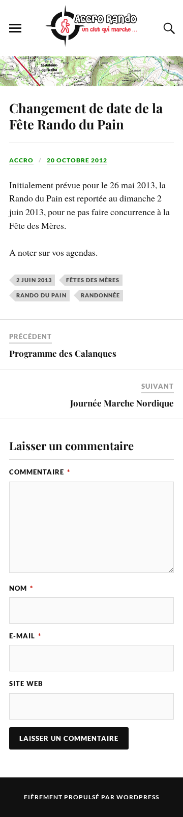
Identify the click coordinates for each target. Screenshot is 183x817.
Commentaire (39, 472)
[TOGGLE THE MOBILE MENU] (15, 28)
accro (21, 160)
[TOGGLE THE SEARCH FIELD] (168, 28)
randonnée (100, 295)
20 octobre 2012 (77, 160)
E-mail (25, 636)
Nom (21, 588)
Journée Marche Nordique (122, 403)
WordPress (137, 797)
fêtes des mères (92, 280)
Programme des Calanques (62, 353)
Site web (26, 683)
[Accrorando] (91, 41)
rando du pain (41, 295)
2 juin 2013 (34, 280)
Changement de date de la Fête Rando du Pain (86, 115)
